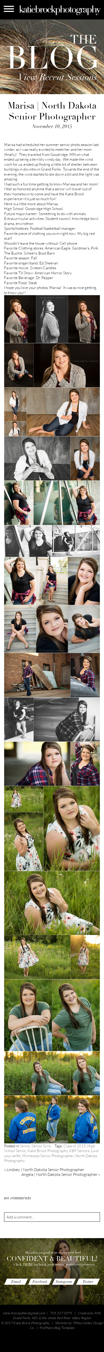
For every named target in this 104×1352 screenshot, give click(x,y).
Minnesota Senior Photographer (48, 1155)
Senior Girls (41, 1145)
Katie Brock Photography (48, 1150)
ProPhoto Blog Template (57, 1328)
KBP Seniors (79, 1150)
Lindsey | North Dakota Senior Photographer (44, 1169)
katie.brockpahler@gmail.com (24, 1313)
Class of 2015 (74, 1145)
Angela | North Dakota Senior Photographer (60, 1174)
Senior (25, 1145)
